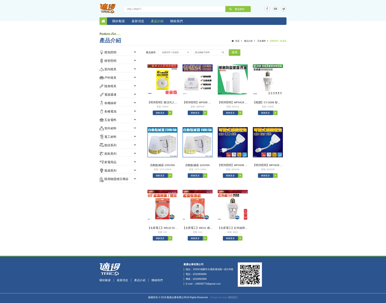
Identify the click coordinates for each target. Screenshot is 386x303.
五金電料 (261, 41)
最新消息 (138, 21)
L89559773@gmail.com (208, 283)
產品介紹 (157, 21)
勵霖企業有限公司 (108, 8)
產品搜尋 (239, 9)
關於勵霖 (118, 21)
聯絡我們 (176, 21)
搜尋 (234, 52)
